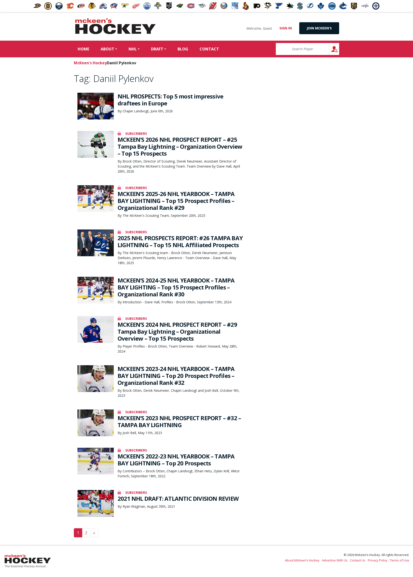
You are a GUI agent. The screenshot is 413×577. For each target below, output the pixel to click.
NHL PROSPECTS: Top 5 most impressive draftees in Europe (170, 99)
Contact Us (357, 560)
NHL (133, 49)
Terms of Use (399, 560)
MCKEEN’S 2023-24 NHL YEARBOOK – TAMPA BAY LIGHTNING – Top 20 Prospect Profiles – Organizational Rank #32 (176, 375)
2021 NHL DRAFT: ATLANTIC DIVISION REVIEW (178, 498)
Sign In (285, 28)
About (107, 49)
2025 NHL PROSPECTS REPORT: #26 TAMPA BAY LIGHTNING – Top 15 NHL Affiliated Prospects (180, 241)
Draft (157, 49)
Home (83, 49)
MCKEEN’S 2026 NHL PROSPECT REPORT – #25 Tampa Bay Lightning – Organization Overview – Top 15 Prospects (180, 146)
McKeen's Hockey (115, 26)
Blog (183, 49)
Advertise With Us (335, 560)
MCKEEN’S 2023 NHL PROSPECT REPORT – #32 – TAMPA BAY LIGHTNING (179, 421)
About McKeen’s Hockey (302, 560)
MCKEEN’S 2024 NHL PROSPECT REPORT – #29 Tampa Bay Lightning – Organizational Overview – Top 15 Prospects (177, 331)
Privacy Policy (377, 560)
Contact (209, 49)
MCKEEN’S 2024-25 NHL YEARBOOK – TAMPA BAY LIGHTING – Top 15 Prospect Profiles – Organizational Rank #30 (176, 287)
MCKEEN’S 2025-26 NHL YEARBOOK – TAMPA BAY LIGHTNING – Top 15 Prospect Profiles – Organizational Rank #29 (176, 201)
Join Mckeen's (319, 28)
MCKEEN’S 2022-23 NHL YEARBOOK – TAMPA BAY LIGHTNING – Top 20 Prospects (176, 459)
